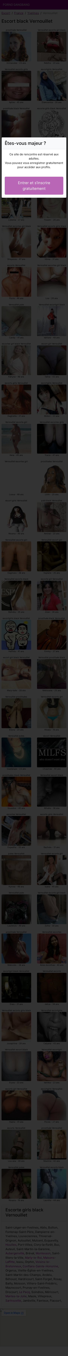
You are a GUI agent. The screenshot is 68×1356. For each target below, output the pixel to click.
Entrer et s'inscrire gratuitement (34, 186)
